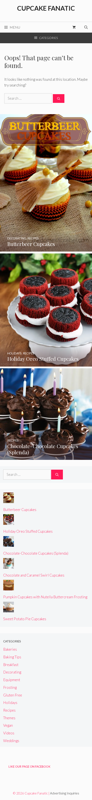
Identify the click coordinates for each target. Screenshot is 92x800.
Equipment (11, 680)
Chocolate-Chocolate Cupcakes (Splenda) (35, 553)
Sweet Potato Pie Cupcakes (24, 619)
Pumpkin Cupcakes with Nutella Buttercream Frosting (45, 597)
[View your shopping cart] (74, 27)
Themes (9, 718)
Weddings (11, 740)
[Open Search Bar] (86, 27)
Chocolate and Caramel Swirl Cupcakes (33, 575)
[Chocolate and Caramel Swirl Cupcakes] (8, 566)
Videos (8, 733)
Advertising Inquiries (64, 793)
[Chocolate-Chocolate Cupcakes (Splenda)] (46, 457)
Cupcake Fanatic (46, 8)
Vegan (8, 725)
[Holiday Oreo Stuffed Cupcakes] (46, 363)
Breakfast (10, 664)
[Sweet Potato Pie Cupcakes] (8, 609)
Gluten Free (12, 695)
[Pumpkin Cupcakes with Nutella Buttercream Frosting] (8, 587)
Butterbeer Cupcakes (19, 509)
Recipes (9, 710)
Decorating (12, 672)
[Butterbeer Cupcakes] (46, 248)
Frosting (10, 687)
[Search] (59, 98)
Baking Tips (12, 657)
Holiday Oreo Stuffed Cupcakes (28, 531)
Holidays (10, 702)
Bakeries (10, 649)
